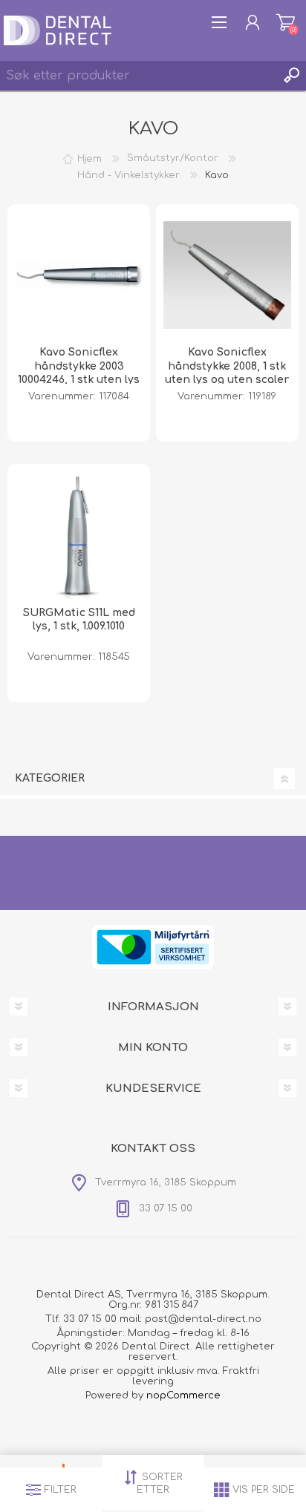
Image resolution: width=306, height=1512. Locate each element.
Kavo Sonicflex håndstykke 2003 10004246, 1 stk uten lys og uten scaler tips (79, 373)
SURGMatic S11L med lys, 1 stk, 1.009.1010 (79, 619)
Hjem (89, 158)
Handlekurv (285, 22)
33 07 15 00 (90, 1319)
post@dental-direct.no (203, 1319)
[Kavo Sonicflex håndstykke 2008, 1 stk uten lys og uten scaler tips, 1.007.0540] (227, 275)
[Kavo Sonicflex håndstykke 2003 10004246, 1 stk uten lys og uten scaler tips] (79, 275)
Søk (291, 76)
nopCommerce (183, 1395)
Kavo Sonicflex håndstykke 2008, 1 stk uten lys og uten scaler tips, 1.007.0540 (227, 373)
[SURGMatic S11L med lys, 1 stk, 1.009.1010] (79, 535)
